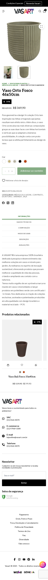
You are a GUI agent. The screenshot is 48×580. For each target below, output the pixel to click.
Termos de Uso (24, 531)
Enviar (24, 483)
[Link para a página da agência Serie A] (29, 572)
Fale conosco (24, 544)
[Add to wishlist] (15, 180)
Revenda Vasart (33, 3)
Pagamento (24, 515)
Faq (24, 535)
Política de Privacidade (24, 527)
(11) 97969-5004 (14, 429)
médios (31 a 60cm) (10, 85)
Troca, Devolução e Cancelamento (24, 523)
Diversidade (24, 539)
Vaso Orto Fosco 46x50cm (32, 85)
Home (4, 83)
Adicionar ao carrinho (31, 171)
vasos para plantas (18, 83)
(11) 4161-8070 (13, 420)
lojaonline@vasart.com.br (17, 437)
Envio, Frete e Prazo (24, 519)
